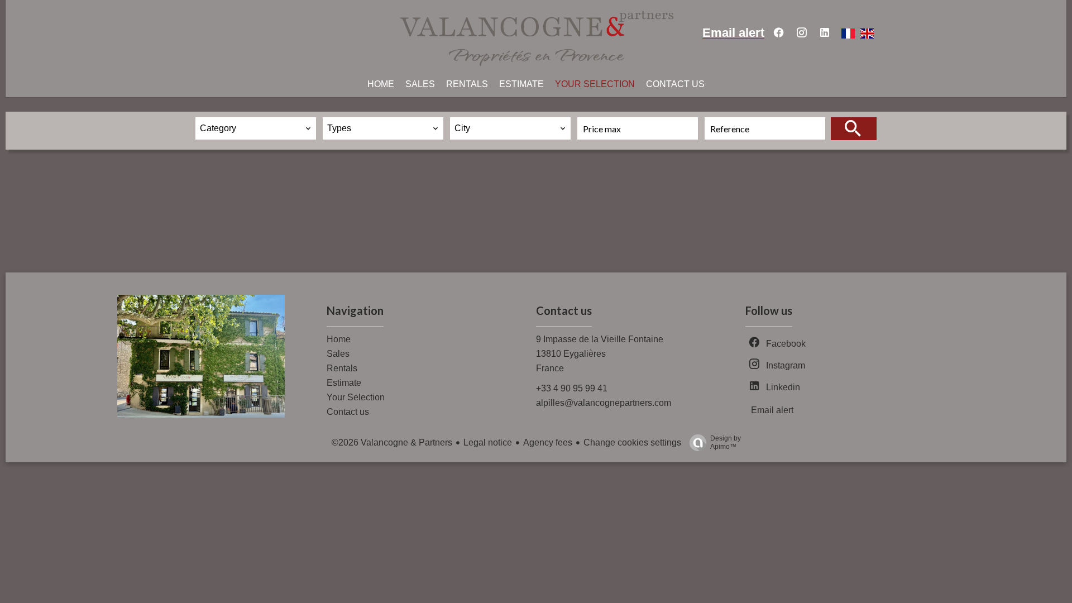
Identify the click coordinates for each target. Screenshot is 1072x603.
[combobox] (255, 128)
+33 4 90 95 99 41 (571, 388)
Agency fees (547, 442)
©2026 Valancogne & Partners (392, 442)
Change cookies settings (632, 442)
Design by (725, 442)
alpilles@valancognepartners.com (603, 403)
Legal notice (487, 442)
